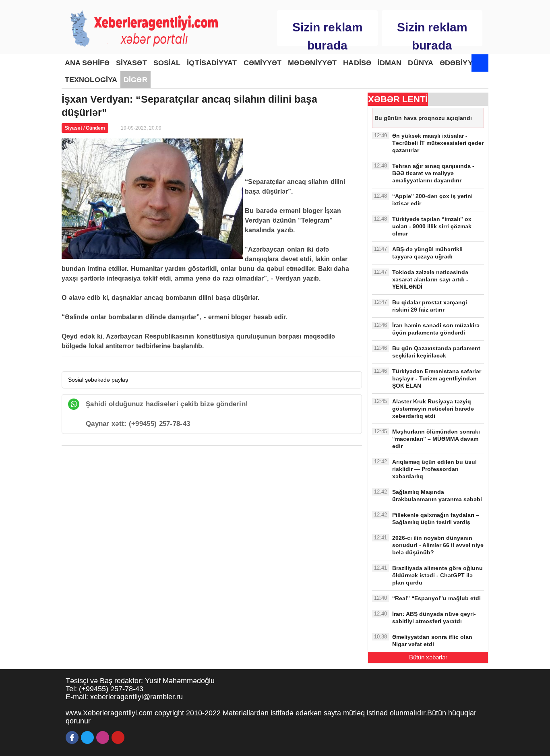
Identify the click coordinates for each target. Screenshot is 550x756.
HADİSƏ (357, 63)
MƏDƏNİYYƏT (312, 63)
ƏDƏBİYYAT (460, 63)
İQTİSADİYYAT (212, 63)
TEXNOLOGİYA (91, 80)
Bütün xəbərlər (428, 657)
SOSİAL (167, 63)
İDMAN (390, 63)
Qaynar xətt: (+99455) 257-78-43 (138, 424)
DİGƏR (135, 80)
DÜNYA (420, 63)
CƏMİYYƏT (263, 63)
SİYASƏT (131, 63)
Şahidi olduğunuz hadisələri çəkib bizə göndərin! (167, 404)
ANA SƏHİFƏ (87, 63)
